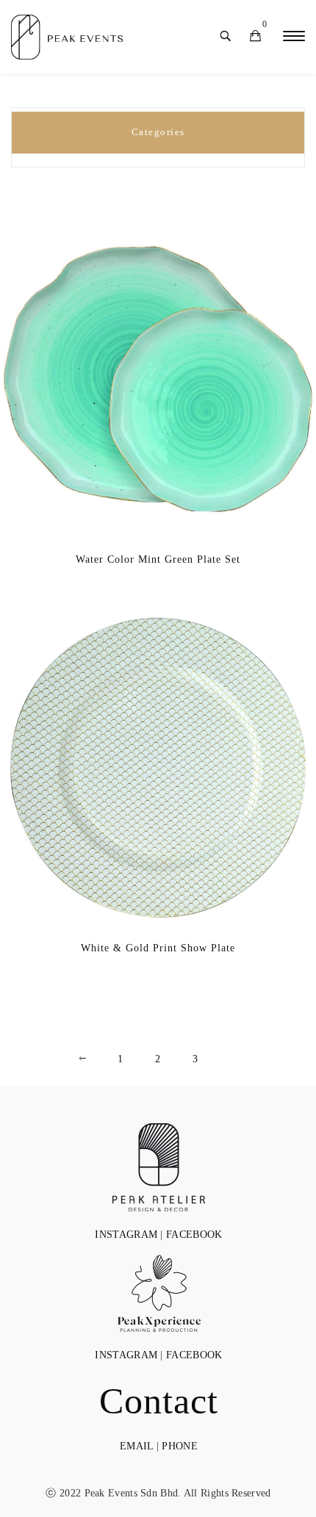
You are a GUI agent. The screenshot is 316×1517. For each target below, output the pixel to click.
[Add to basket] (136, 415)
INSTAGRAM (126, 1234)
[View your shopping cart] (255, 37)
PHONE (180, 1446)
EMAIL (137, 1446)
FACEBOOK (194, 1234)
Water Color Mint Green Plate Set (158, 559)
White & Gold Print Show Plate (158, 948)
